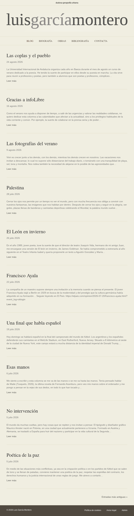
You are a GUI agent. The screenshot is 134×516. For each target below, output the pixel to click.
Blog (30, 40)
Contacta (100, 40)
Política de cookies (92, 510)
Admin (124, 510)
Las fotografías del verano (32, 143)
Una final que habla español (34, 322)
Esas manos (18, 366)
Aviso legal (111, 510)
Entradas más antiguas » (114, 497)
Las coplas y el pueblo (28, 55)
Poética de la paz (23, 454)
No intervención (22, 410)
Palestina (15, 187)
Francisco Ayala (22, 275)
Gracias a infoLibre (25, 99)
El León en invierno (26, 231)
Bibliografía (80, 40)
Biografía (45, 40)
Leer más (11, 81)
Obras (62, 40)
